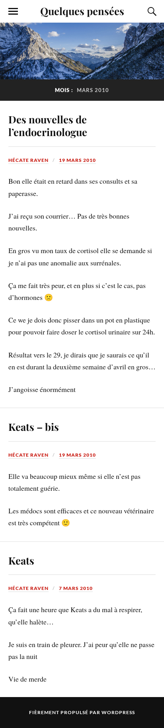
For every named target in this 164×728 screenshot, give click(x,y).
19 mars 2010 (77, 160)
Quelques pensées (82, 10)
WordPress (118, 712)
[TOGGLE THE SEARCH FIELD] (151, 11)
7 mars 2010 (76, 588)
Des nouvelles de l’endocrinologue (47, 125)
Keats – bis (33, 426)
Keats (21, 560)
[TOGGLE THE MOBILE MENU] (13, 11)
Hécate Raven (28, 160)
